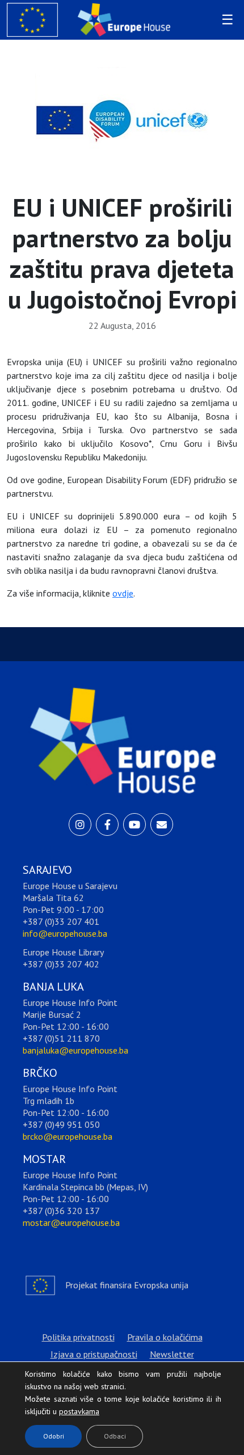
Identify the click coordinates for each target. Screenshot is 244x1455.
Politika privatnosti (78, 1337)
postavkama (70, 1408)
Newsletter (172, 1354)
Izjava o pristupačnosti (94, 1354)
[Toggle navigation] (225, 20)
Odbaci (115, 1436)
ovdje (122, 593)
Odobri (53, 1436)
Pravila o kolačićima (165, 1337)
